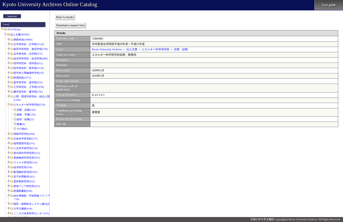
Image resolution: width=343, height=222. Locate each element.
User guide (329, 5)
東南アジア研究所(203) (26, 186)
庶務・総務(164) (26, 109)
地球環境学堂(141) (24, 143)
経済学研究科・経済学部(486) (30, 58)
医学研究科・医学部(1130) (28, 68)
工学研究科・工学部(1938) (28, 86)
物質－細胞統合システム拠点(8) (31, 203)
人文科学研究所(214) (25, 148)
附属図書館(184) (22, 190)
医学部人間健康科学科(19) (28, 72)
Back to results (65, 17)
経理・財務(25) (25, 119)
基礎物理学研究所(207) (26, 157)
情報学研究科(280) (24, 133)
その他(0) (22, 128)
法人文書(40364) (19, 34)
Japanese (12, 16)
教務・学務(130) (26, 114)
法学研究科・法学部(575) (27, 53)
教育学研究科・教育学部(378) (30, 49)
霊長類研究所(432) (24, 181)
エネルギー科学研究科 (156, 49)
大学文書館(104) (22, 208)
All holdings (14, 29)
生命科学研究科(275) (25, 138)
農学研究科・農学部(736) (27, 91)
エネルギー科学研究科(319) (29, 104)
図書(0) (21, 124)
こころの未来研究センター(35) (31, 213)
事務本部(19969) (22, 39)
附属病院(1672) (22, 77)
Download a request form (70, 25)
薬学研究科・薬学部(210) (27, 82)
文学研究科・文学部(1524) (28, 44)
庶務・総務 (181, 49)
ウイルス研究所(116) (25, 162)
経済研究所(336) (22, 167)
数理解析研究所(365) (25, 172)
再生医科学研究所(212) (26, 152)
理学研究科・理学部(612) (27, 63)
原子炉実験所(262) (24, 176)
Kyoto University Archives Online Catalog (49, 4)
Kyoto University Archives (107, 49)
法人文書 (131, 49)
